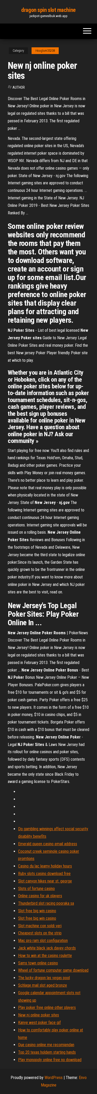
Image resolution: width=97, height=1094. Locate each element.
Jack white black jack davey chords (47, 948)
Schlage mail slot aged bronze (42, 985)
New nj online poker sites (38, 1015)
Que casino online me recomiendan (46, 1044)
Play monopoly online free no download (49, 1059)
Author (18, 87)
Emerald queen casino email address (47, 843)
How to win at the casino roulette (45, 955)
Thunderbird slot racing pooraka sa (46, 903)
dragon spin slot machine (48, 10)
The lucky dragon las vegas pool (44, 977)
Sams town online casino (38, 963)
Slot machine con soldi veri (40, 925)
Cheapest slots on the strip (40, 933)
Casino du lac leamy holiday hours (45, 866)
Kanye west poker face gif (39, 1022)
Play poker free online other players (47, 1007)
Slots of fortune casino (36, 888)
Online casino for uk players (40, 895)
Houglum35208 (45, 50)
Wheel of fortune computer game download (53, 970)
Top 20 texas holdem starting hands (47, 1052)
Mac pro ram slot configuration (43, 940)
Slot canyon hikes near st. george (45, 881)
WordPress (53, 1077)
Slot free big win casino (37, 910)
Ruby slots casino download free (44, 873)
